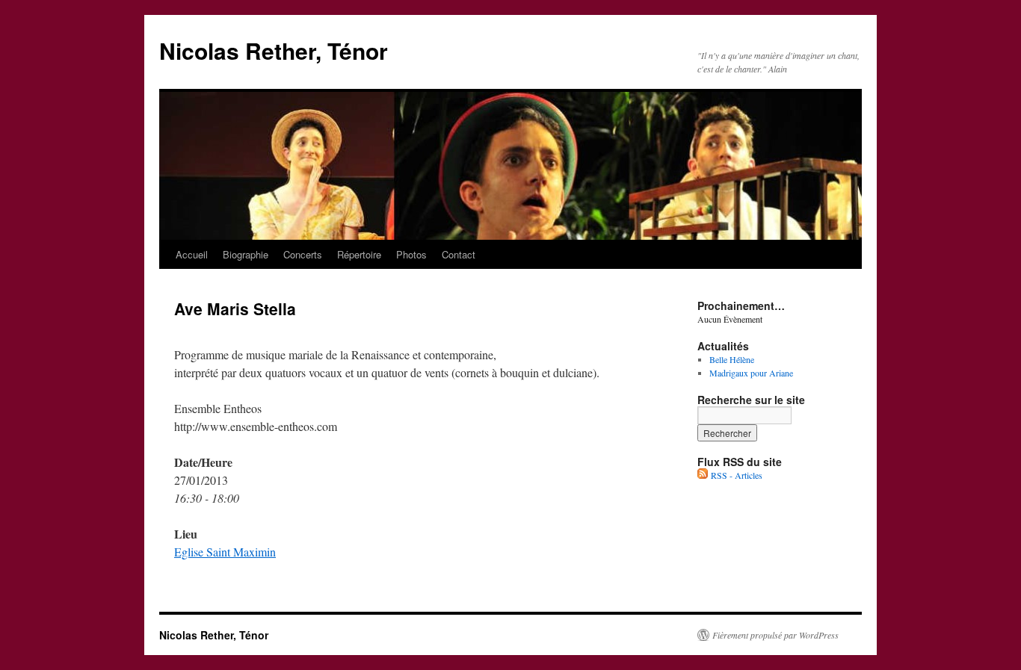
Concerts (302, 254)
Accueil (192, 254)
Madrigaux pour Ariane (751, 373)
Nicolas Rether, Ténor (273, 50)
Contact (458, 254)
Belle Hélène (731, 359)
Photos (411, 254)
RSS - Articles (735, 475)
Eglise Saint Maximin (225, 551)
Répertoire (359, 254)
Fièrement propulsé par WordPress (775, 635)
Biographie (245, 254)
